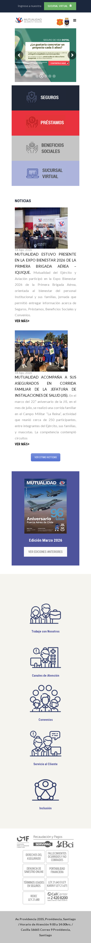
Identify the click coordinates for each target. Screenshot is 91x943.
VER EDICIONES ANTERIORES (45, 551)
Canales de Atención (45, 675)
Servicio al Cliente (45, 764)
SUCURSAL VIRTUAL (58, 6)
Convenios (46, 720)
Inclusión (45, 808)
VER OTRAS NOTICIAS (45, 457)
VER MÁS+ (22, 321)
